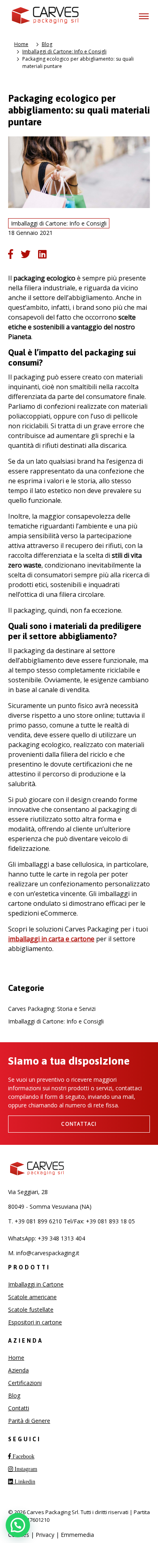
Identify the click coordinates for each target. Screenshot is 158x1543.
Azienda (18, 1370)
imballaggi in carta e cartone (51, 938)
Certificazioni (25, 1383)
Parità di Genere (29, 1421)
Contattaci (78, 1123)
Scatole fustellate (30, 1309)
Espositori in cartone (35, 1322)
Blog (47, 44)
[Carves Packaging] (45, 16)
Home (21, 44)
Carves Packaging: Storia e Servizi (52, 1009)
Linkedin (24, 1481)
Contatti (18, 1408)
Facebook (22, 1456)
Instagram (25, 1469)
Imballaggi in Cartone (36, 1284)
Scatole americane (32, 1297)
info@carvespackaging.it (47, 1253)
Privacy (45, 1535)
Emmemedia (77, 1535)
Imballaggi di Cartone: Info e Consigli (64, 51)
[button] (18, 1525)
